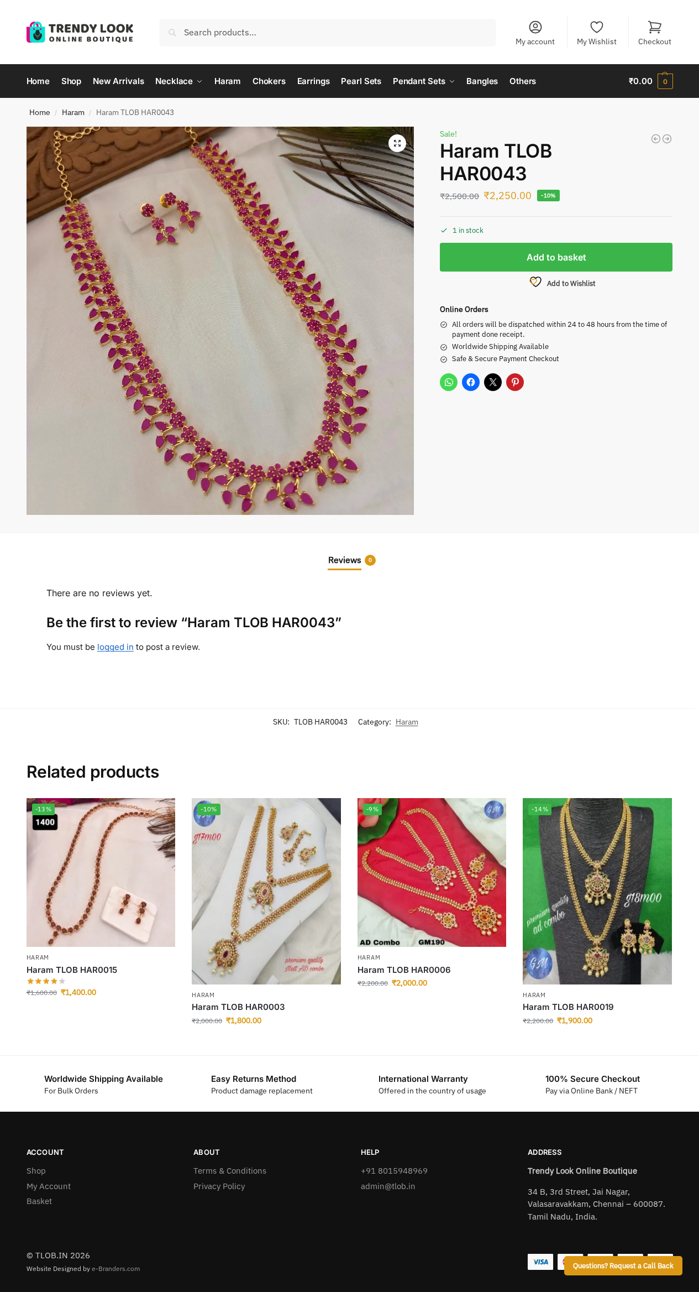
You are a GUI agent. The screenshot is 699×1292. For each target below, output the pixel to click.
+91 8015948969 (394, 1170)
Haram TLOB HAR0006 (404, 970)
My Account (49, 1186)
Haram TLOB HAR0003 (238, 1007)
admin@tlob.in (388, 1186)
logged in (115, 647)
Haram (73, 112)
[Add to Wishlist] (161, 812)
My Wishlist (597, 41)
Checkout (654, 41)
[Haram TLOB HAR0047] (666, 138)
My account (535, 41)
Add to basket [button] (100, 1016)
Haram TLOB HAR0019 (568, 1007)
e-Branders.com (116, 1268)
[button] (650, 81)
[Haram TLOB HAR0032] (655, 138)
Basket (39, 1201)
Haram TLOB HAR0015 (72, 970)
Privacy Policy (219, 1186)
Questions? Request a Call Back (623, 1265)
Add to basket (556, 257)
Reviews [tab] (350, 559)
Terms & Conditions (229, 1170)
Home (39, 112)
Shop (36, 1170)
